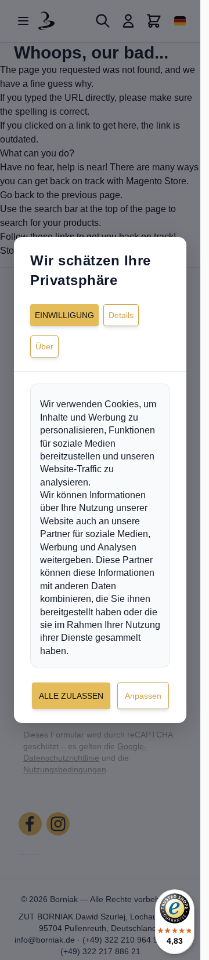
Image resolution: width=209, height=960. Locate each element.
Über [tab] (44, 346)
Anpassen (143, 695)
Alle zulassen (71, 695)
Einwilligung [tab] (64, 315)
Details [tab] (121, 315)
